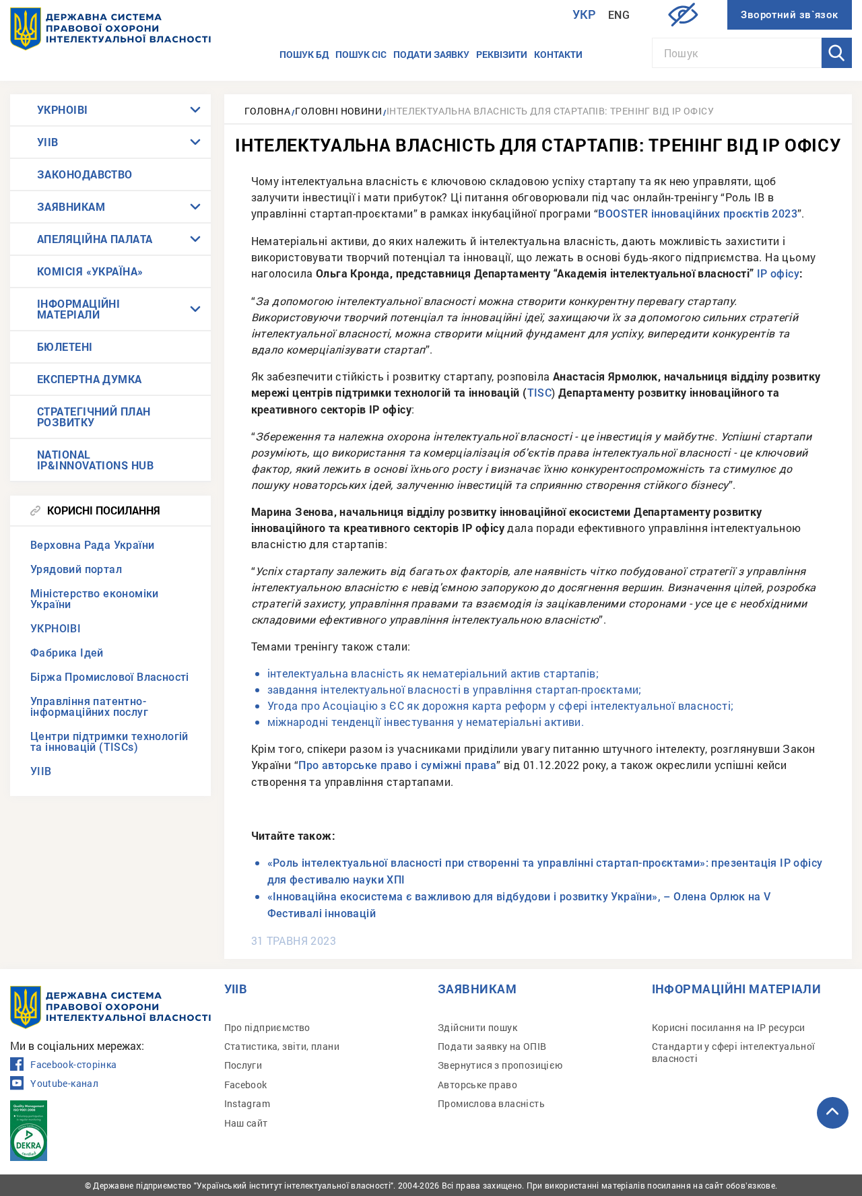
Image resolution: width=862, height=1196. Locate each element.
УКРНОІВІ (62, 109)
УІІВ (48, 142)
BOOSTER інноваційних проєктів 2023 (697, 213)
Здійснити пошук (477, 1027)
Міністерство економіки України (94, 599)
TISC (539, 393)
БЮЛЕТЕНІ (65, 346)
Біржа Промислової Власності (109, 677)
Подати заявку (431, 54)
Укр (584, 14)
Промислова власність (491, 1103)
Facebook (245, 1084)
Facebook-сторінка (73, 1065)
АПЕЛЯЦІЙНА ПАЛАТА (95, 239)
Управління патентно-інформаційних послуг (89, 707)
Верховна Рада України (92, 545)
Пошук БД (304, 54)
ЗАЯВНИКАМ (71, 206)
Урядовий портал (76, 569)
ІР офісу (778, 273)
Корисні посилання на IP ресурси (728, 1027)
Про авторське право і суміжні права (397, 765)
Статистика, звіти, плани (282, 1046)
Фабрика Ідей (67, 652)
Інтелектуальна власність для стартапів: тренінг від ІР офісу (550, 110)
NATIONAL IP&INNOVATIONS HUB (95, 459)
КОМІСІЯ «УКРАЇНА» (90, 271)
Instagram (247, 1103)
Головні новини (338, 110)
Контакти (558, 54)
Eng (619, 15)
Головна (267, 110)
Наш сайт (246, 1123)
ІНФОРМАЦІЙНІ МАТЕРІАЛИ (78, 308)
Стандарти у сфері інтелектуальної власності (734, 1052)
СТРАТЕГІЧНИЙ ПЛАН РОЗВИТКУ (94, 416)
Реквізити (501, 54)
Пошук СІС (361, 54)
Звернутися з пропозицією (500, 1065)
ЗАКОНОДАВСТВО (85, 174)
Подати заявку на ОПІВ (492, 1046)
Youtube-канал (64, 1083)
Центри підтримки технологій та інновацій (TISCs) (109, 742)
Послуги (243, 1065)
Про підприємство (267, 1027)
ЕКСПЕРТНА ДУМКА (89, 379)
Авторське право (477, 1084)
